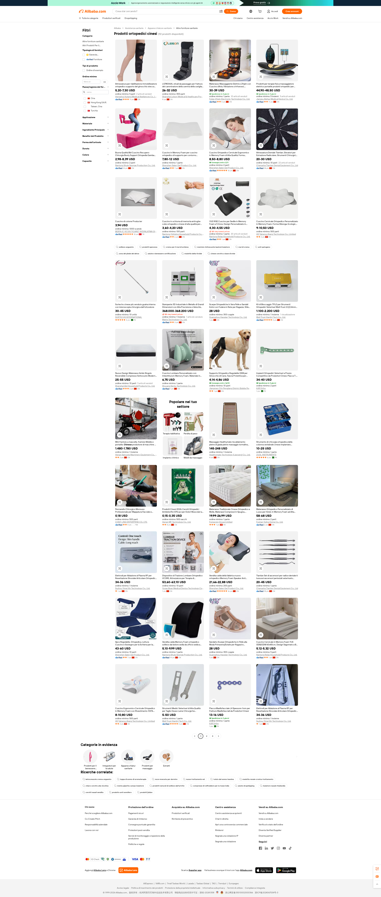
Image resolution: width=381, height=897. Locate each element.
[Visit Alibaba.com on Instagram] (278, 848)
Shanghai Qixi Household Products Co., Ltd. (135, 386)
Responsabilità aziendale (96, 824)
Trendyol (222, 883)
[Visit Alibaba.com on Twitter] (272, 848)
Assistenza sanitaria (134, 28)
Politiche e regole (136, 844)
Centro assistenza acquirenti (228, 813)
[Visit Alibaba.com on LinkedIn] (266, 848)
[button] (221, 11)
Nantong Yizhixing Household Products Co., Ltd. (183, 234)
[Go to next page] (218, 736)
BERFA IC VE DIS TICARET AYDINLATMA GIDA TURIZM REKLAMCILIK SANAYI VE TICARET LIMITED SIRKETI (136, 231)
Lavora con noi (91, 830)
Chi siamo (89, 807)
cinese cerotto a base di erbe (223, 254)
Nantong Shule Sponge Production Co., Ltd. (135, 165)
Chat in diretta (221, 819)
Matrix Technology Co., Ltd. (174, 319)
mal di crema (243, 247)
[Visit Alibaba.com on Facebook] (260, 848)
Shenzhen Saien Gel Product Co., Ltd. (179, 165)
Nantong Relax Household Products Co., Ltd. (229, 236)
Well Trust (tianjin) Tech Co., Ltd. (271, 317)
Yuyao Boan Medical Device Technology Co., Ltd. (183, 588)
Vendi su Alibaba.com (268, 813)
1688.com (159, 883)
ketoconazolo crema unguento (98, 779)
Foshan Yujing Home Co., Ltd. (269, 522)
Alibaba (117, 28)
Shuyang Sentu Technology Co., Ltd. (178, 386)
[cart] (260, 12)
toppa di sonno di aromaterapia (133, 779)
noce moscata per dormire (166, 779)
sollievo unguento (126, 247)
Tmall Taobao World (176, 883)
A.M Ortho (261, 388)
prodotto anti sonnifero (122, 792)
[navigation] (95, 382)
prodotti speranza (149, 247)
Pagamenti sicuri (136, 813)
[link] (377, 869)
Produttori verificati (181, 813)
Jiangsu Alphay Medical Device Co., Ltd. (274, 99)
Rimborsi (219, 830)
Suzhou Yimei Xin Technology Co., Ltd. (132, 588)
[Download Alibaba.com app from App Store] (264, 870)
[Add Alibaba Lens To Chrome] (128, 870)
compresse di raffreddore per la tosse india (211, 786)
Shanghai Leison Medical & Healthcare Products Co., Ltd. (183, 96)
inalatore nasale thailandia (274, 786)
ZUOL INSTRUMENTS (266, 454)
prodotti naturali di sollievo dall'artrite (168, 786)
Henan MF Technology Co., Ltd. (176, 522)
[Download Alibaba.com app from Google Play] (286, 870)
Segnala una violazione (225, 841)
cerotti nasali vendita (94, 792)
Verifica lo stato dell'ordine (271, 824)
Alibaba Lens (99, 870)
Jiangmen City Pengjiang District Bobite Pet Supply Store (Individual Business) (230, 388)
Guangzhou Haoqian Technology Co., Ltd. (228, 317)
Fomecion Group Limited (220, 522)
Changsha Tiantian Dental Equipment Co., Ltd (277, 165)
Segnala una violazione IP (226, 836)
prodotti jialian (146, 792)
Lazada (190, 883)
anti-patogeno (264, 247)
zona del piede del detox (129, 254)
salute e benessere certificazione (162, 254)
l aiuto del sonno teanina (223, 779)
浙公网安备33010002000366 (239, 892)
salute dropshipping (246, 786)
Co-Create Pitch (92, 819)
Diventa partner (266, 836)
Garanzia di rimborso (137, 819)
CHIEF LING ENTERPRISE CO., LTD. (131, 522)
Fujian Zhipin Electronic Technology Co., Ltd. (229, 99)
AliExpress (148, 883)
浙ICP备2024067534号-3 (266, 892)
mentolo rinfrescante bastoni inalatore (213, 247)
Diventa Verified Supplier (270, 830)
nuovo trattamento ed (195, 779)
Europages (234, 883)
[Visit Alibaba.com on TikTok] (290, 848)
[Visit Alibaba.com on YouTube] (284, 848)
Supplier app (195, 870)
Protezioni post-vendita (139, 830)
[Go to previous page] (194, 736)
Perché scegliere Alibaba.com (98, 813)
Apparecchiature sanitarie (160, 28)
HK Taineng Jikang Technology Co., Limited (276, 234)
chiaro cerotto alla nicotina (97, 786)
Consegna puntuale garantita (141, 824)
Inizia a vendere (266, 819)
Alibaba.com (246, 870)
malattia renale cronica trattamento (257, 779)
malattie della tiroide (193, 254)
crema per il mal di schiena (177, 247)
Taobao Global (202, 883)
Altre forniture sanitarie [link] (187, 28)
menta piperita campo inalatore (130, 786)
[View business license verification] (217, 892)
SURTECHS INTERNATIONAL (128, 317)
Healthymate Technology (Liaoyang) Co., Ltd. (229, 454)
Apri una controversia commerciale (231, 824)
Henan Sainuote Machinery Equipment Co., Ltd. (136, 454)
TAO (214, 883)
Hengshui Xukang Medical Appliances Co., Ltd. (136, 96)
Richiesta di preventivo (182, 819)
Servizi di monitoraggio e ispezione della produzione (146, 837)
